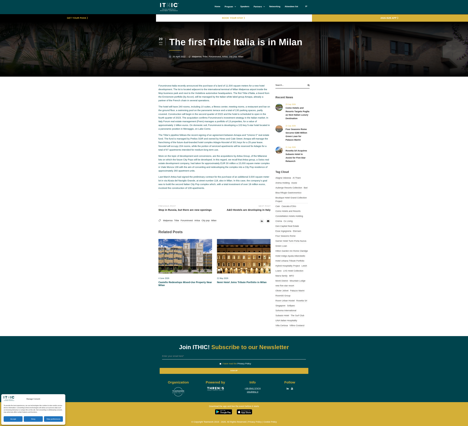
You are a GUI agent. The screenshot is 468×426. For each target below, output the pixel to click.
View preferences (53, 419)
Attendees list (291, 6)
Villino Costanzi (296, 325)
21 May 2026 (222, 278)
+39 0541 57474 (253, 388)
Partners (258, 6)
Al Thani (297, 178)
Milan (240, 56)
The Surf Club (297, 315)
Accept (13, 419)
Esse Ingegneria (283, 231)
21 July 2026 (291, 147)
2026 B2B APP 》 (390, 18)
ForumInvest (215, 56)
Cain (277, 206)
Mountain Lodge (297, 281)
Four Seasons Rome (285, 236)
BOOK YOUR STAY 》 (234, 18)
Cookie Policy (270, 422)
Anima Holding (282, 183)
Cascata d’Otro (289, 206)
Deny (33, 419)
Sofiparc (291, 305)
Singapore (280, 305)
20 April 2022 (179, 56)
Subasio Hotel (282, 315)
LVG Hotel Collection (293, 271)
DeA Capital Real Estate (287, 226)
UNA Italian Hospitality (286, 320)
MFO (291, 276)
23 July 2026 (291, 104)
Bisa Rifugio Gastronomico (288, 192)
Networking (274, 6)
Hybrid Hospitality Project (287, 266)
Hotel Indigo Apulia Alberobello (290, 256)
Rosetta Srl (301, 300)
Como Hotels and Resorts (288, 211)
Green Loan (281, 246)
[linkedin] (288, 388)
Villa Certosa (281, 325)
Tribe (205, 56)
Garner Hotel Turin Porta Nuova (290, 241)
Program (229, 6)
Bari (306, 188)
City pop (233, 56)
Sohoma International (285, 310)
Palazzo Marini (297, 290)
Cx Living (288, 221)
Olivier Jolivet (281, 290)
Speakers (244, 6)
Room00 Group (282, 295)
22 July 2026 (291, 126)
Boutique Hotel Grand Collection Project (291, 199)
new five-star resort (284, 285)
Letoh (304, 266)
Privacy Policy (244, 363)
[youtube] (292, 388)
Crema (278, 221)
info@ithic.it (252, 392)
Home (217, 6)
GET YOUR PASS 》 (78, 18)
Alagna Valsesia (283, 178)
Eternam (297, 231)
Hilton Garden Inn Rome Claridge (291, 251)
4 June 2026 (163, 278)
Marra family (281, 276)
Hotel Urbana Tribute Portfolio (289, 261)
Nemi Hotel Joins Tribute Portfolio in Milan (242, 282)
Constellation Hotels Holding (289, 216)
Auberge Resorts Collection (288, 188)
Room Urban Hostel (285, 300)
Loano (278, 271)
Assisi (294, 183)
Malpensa (196, 56)
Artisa (225, 56)
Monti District (281, 281)
